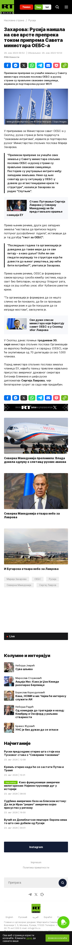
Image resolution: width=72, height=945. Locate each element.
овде (29, 938)
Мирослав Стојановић (28, 678)
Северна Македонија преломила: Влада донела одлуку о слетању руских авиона (35, 459)
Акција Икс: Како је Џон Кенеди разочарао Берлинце (37, 683)
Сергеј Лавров (47, 585)
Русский (22, 917)
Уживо (26, 7)
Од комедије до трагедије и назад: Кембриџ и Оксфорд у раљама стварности (39, 714)
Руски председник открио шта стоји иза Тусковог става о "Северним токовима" (32, 753)
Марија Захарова (16, 579)
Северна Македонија (19, 585)
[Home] (7, 7)
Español (48, 917)
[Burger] (66, 7)
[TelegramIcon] (30, 894)
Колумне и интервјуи (27, 655)
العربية (35, 917)
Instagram (36, 847)
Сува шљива (24, 669)
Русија (52, 579)
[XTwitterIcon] (36, 894)
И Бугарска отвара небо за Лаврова (31, 569)
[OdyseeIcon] (42, 894)
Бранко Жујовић (25, 726)
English (9, 917)
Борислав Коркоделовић (30, 692)
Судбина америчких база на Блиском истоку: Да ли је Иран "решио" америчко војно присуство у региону (35, 804)
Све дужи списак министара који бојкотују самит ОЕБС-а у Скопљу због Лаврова (46, 325)
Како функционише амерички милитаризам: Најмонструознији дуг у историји (32, 786)
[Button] (63, 883)
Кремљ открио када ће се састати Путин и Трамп (34, 768)
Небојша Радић (24, 707)
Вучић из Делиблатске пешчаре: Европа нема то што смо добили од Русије (35, 821)
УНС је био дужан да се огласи (36, 729)
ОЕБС (37, 579)
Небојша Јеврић (25, 665)
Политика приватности (36, 867)
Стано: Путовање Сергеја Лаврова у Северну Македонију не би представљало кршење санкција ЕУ (36, 208)
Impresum (36, 862)
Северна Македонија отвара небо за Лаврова (32, 515)
